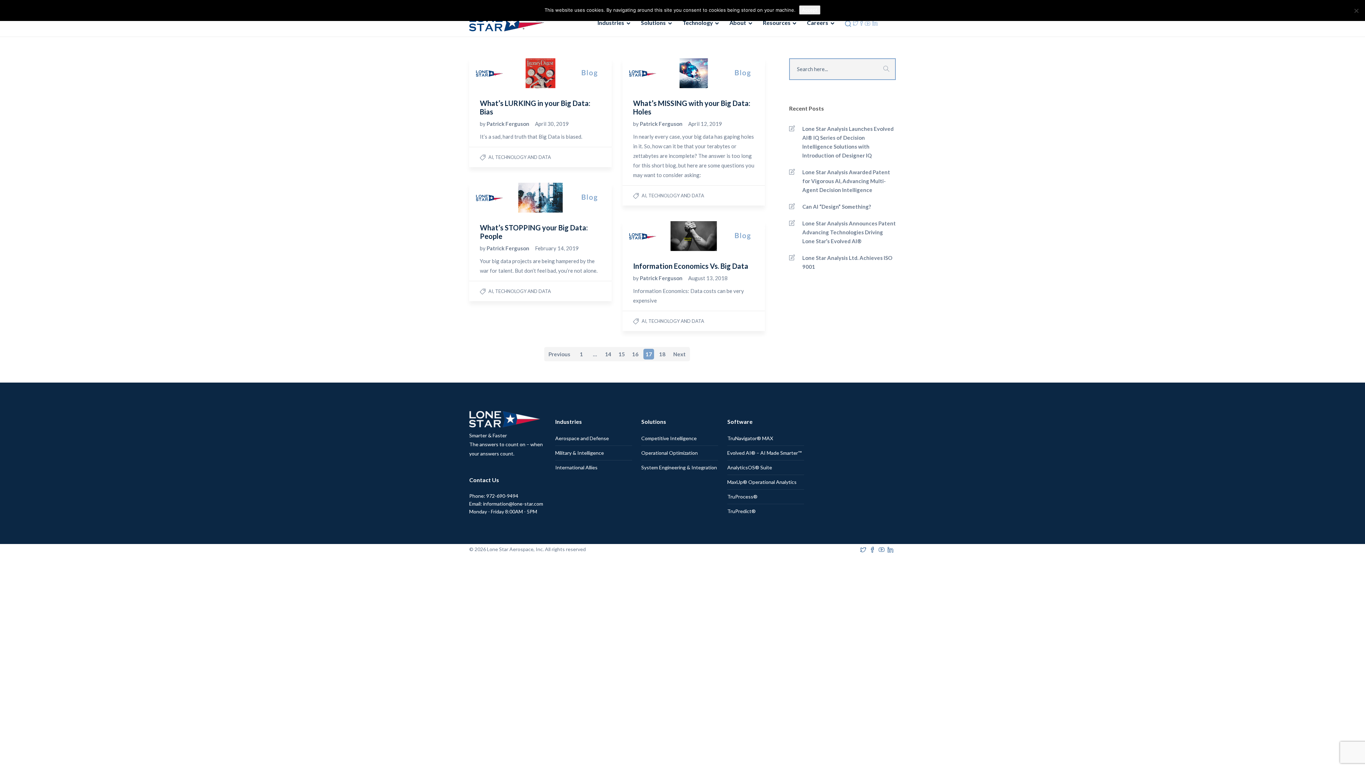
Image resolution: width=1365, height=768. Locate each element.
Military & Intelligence (579, 453)
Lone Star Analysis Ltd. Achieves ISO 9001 (847, 262)
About (737, 22)
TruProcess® (742, 497)
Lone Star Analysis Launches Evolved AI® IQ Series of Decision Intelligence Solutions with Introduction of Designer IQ (848, 142)
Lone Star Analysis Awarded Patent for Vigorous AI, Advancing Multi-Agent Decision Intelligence (846, 181)
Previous (559, 354)
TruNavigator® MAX (750, 438)
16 (635, 354)
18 (662, 354)
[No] (1356, 10)
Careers (817, 22)
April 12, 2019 (705, 124)
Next (679, 354)
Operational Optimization (669, 453)
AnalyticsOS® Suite (749, 467)
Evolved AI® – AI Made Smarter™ (764, 453)
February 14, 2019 (557, 248)
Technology (697, 22)
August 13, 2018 (708, 278)
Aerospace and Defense (582, 438)
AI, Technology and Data (519, 157)
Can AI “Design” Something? (836, 206)
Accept (810, 10)
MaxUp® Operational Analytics (762, 482)
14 (608, 354)
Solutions (653, 22)
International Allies (576, 467)
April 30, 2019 (552, 124)
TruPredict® (741, 511)
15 (622, 354)
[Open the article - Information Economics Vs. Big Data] (658, 236)
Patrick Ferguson (508, 124)
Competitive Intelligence (669, 438)
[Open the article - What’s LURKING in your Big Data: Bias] (505, 73)
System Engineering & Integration (679, 467)
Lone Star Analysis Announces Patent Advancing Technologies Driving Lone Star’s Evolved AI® (849, 232)
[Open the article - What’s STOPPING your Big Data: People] (505, 198)
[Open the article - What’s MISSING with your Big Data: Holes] (658, 73)
